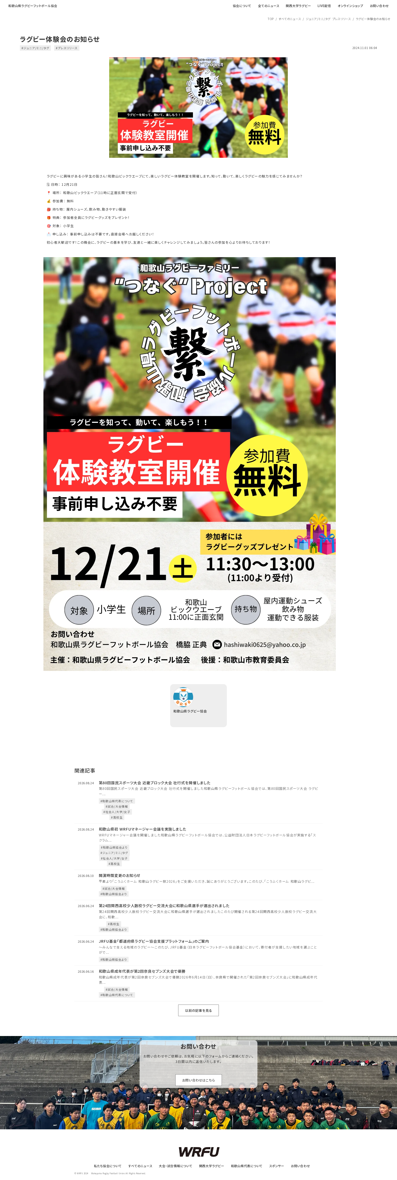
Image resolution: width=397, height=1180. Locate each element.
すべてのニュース (290, 19)
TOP (271, 19)
